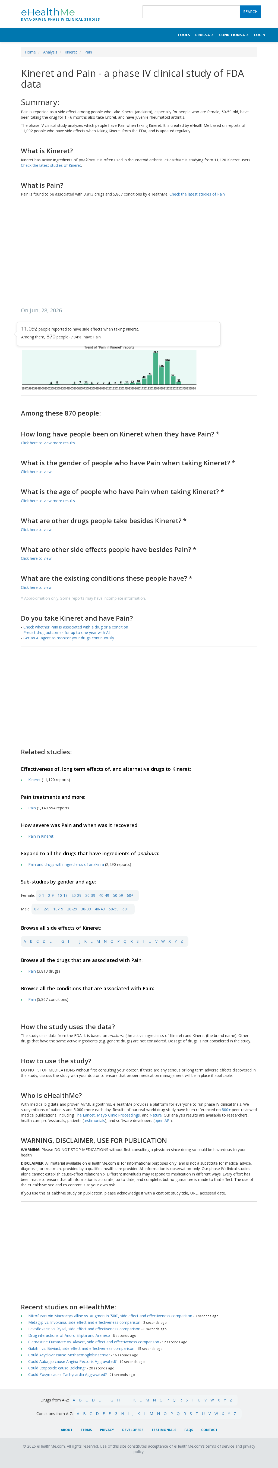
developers (132, 1430)
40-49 (104, 895)
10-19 (63, 895)
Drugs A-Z (204, 35)
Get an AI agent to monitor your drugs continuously (68, 637)
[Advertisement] (139, 249)
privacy (107, 1430)
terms (86, 1430)
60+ (130, 895)
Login (259, 35)
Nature (156, 1115)
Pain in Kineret (40, 836)
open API (162, 1120)
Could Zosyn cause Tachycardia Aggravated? (67, 1374)
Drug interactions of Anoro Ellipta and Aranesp (69, 1335)
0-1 (41, 895)
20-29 (76, 895)
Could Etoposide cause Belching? (57, 1367)
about (66, 1430)
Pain (88, 52)
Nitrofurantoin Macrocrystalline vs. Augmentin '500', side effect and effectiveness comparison (110, 1315)
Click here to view (36, 471)
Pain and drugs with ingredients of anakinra (66, 864)
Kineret (71, 52)
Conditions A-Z (234, 35)
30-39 (90, 895)
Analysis (50, 52)
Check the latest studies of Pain (197, 194)
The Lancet (85, 1115)
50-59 (118, 895)
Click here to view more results (48, 442)
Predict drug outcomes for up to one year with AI (66, 632)
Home (30, 52)
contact (209, 1430)
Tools (184, 35)
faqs (188, 1430)
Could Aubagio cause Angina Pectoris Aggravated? (72, 1361)
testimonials (94, 1120)
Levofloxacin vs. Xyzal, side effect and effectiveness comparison (84, 1328)
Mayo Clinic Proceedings (118, 1115)
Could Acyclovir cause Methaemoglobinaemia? (69, 1354)
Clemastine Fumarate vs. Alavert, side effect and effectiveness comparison (93, 1341)
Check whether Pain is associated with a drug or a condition (75, 627)
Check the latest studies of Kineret (51, 165)
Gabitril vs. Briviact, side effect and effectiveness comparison (81, 1348)
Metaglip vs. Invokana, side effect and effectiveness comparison (84, 1322)
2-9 (51, 895)
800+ (227, 1109)
